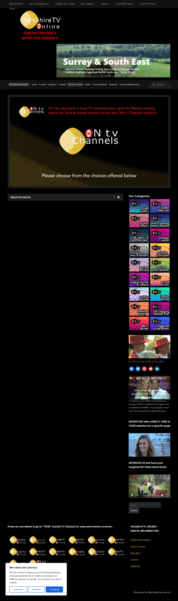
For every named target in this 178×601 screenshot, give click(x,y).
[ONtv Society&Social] (139, 294)
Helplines (135, 566)
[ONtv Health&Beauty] (139, 309)
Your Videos (87, 3)
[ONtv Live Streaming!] (160, 220)
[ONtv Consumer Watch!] (160, 235)
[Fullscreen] (166, 495)
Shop (12, 8)
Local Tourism (137, 546)
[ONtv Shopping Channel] (160, 309)
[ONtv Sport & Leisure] (139, 264)
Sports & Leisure (75, 84)
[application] (149, 486)
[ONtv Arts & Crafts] (160, 279)
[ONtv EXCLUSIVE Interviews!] (160, 250)
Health (87, 84)
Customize (18, 589)
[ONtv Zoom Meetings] (160, 206)
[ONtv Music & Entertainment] (160, 264)
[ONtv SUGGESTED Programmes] (160, 323)
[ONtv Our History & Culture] (139, 279)
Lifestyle (62, 84)
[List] (114, 197)
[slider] (147, 495)
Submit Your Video (65, 3)
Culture (134, 559)
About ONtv (15, 3)
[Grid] (118, 197)
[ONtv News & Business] (139, 250)
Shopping (113, 84)
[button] (149, 486)
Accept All (54, 589)
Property (43, 84)
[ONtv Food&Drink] (160, 294)
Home (34, 84)
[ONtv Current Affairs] (139, 220)
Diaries (104, 3)
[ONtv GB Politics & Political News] (139, 235)
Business (53, 84)
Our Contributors (39, 3)
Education (135, 553)
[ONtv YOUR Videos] (139, 206)
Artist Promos (147, 3)
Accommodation (100, 84)
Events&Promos (124, 3)
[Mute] (162, 495)
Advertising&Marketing (129, 84)
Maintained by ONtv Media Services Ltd (152, 592)
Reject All (36, 589)
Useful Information (140, 540)
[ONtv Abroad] (139, 323)
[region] (36, 579)
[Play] (132, 495)
